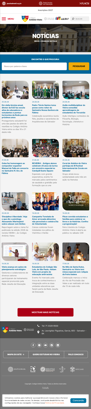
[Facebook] (33, 345)
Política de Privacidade (54, 403)
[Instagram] (39, 345)
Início (36, 41)
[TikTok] (51, 345)
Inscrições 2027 (45, 10)
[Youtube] (45, 345)
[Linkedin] (58, 345)
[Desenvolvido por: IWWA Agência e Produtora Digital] (45, 388)
